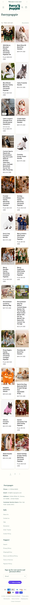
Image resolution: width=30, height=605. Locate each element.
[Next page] (19, 474)
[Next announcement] (27, 2)
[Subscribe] (25, 576)
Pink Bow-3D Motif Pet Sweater (21, 352)
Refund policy (7, 598)
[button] (3, 7)
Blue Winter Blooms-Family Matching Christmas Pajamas (8, 86)
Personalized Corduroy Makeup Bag (7, 303)
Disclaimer (6, 526)
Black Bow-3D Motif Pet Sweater (21, 47)
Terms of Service (8, 560)
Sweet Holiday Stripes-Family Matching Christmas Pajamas (22, 457)
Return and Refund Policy (10, 556)
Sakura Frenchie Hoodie (6, 421)
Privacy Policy (7, 548)
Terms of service (15, 598)
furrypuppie (8, 596)
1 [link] (10, 474)
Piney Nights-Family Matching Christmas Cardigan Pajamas (7, 354)
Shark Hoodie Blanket (7, 454)
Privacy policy (25, 596)
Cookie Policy (7, 533)
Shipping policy (24, 598)
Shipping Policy (7, 552)
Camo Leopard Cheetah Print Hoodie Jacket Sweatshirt (7, 121)
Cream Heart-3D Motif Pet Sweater (21, 120)
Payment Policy (7, 563)
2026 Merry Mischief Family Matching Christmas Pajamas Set (7, 49)
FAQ (4, 522)
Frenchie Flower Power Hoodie (21, 156)
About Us (5, 514)
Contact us (6, 518)
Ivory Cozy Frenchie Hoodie (6, 235)
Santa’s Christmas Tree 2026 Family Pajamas (22, 422)
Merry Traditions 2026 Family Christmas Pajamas (21, 271)
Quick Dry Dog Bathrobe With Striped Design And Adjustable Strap (22, 388)
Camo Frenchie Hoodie (22, 84)
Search (5, 544)
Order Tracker (7, 530)
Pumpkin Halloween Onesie (6, 389)
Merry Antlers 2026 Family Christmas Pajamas (21, 236)
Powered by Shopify (15, 596)
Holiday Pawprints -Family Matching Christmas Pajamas (21, 200)
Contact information (15, 601)
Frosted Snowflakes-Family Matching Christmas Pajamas (7, 200)
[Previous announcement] (3, 2)
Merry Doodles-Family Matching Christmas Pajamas (6, 272)
